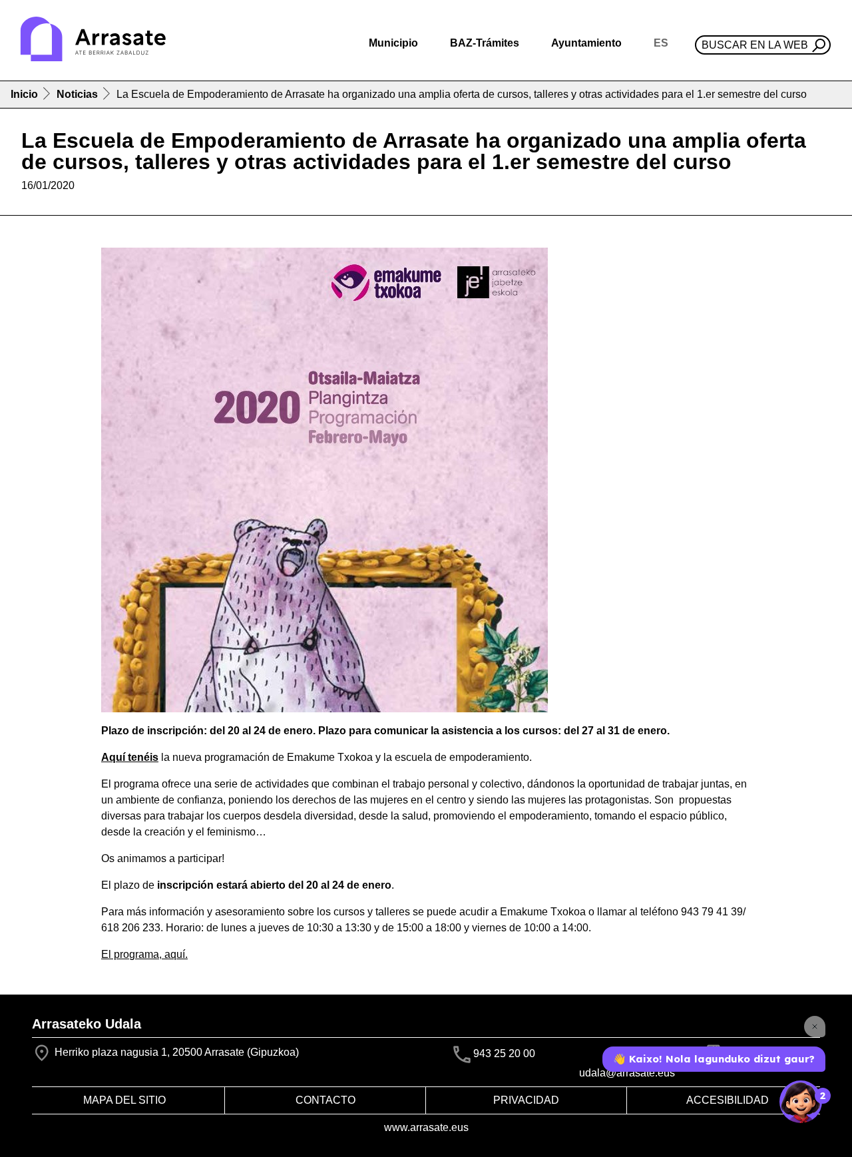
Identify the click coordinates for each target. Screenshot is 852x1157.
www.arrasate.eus (426, 1127)
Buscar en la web (755, 45)
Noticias (77, 94)
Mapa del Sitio (124, 1100)
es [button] (661, 43)
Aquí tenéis (129, 757)
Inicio (24, 94)
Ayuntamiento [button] (586, 43)
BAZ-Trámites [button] (484, 43)
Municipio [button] (393, 43)
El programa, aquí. (144, 954)
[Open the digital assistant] (800, 1101)
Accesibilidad (727, 1100)
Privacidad (526, 1100)
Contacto (325, 1100)
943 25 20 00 (504, 1054)
